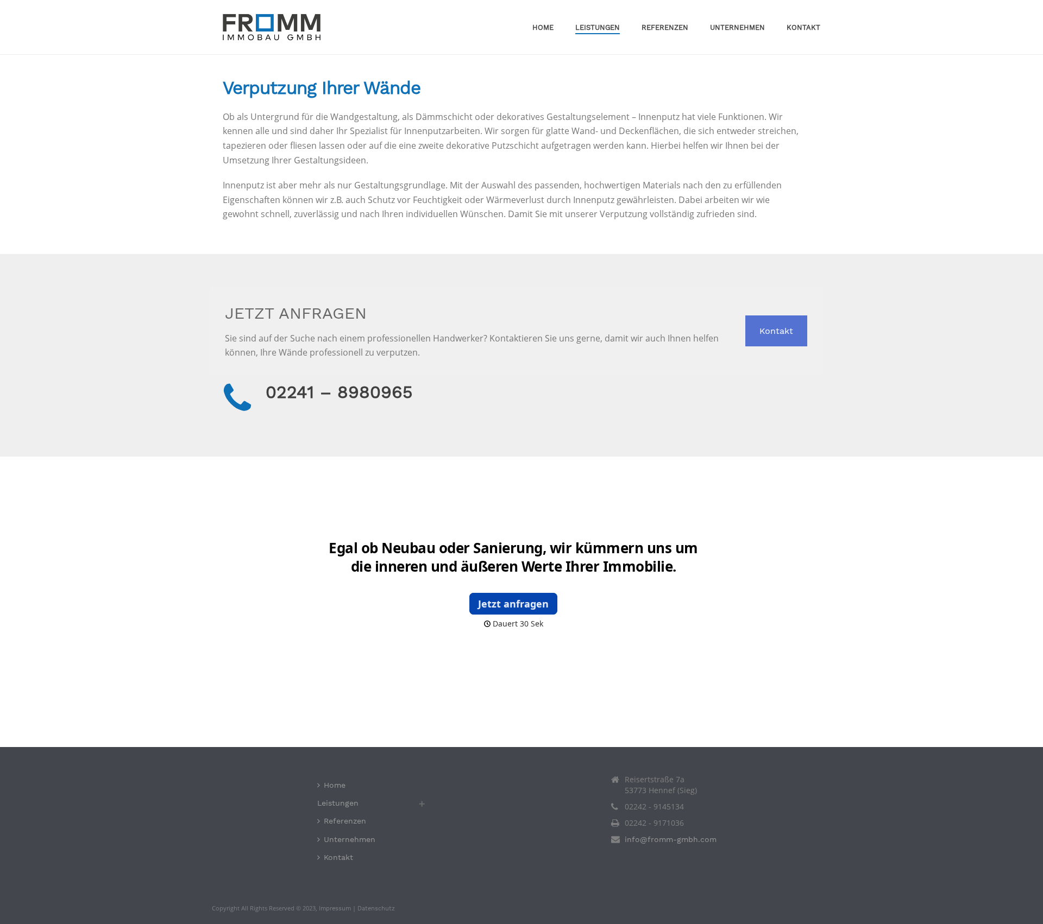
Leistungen (597, 27)
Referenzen (665, 27)
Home (543, 27)
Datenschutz (376, 908)
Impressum (335, 908)
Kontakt (803, 27)
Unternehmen (737, 27)
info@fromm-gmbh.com (671, 839)
